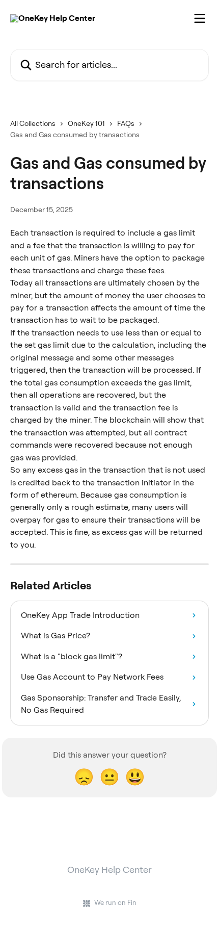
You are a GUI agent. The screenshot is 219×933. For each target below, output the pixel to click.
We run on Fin (115, 902)
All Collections (33, 123)
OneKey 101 (86, 123)
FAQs (125, 123)
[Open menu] (199, 18)
